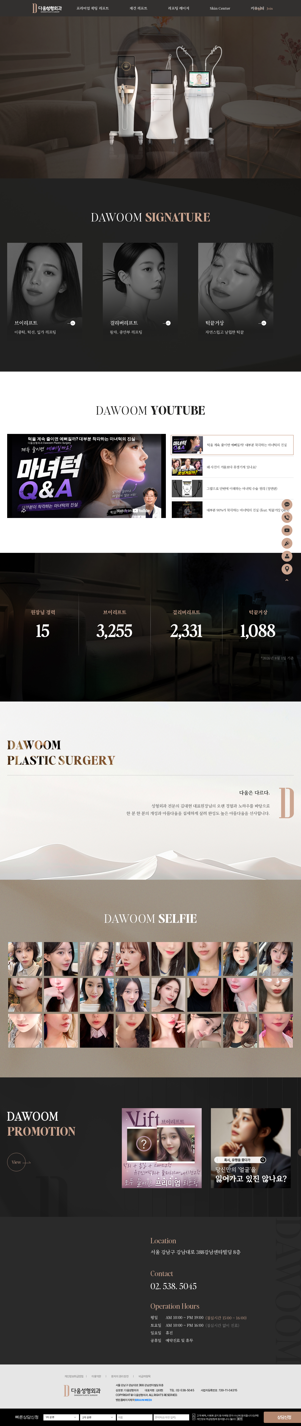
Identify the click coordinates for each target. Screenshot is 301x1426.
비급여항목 (144, 1376)
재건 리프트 (138, 8)
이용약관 (96, 1376)
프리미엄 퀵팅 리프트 (92, 8)
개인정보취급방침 (74, 1376)
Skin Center (220, 8)
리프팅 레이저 (178, 8)
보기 (239, 1418)
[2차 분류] (98, 1417)
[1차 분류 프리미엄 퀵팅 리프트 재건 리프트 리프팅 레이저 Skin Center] (61, 1417)
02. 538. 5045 (173, 1286)
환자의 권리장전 (119, 1376)
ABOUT (49, 8)
